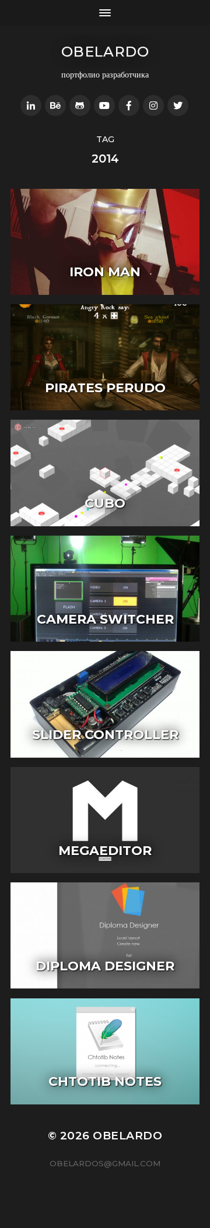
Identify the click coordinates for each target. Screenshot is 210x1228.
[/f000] (30, 105)
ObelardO (105, 51)
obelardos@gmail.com (105, 1163)
